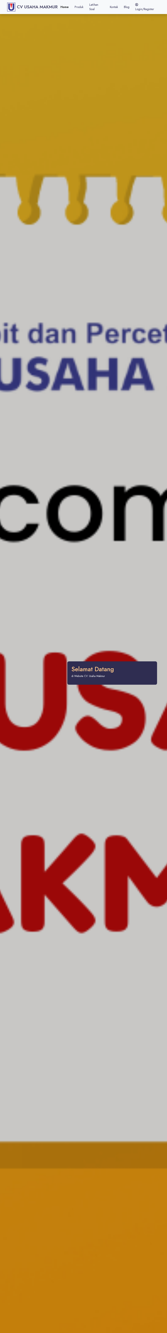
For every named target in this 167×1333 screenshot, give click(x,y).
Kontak (114, 7)
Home (65, 7)
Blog (126, 7)
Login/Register (144, 9)
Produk (79, 7)
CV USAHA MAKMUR (37, 7)
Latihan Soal (93, 7)
